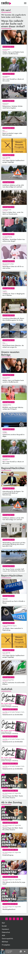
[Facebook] (10, 919)
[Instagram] (14, 919)
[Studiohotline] (21, 919)
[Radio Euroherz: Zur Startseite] (12, 3)
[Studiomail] (17, 919)
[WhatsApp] (6, 919)
